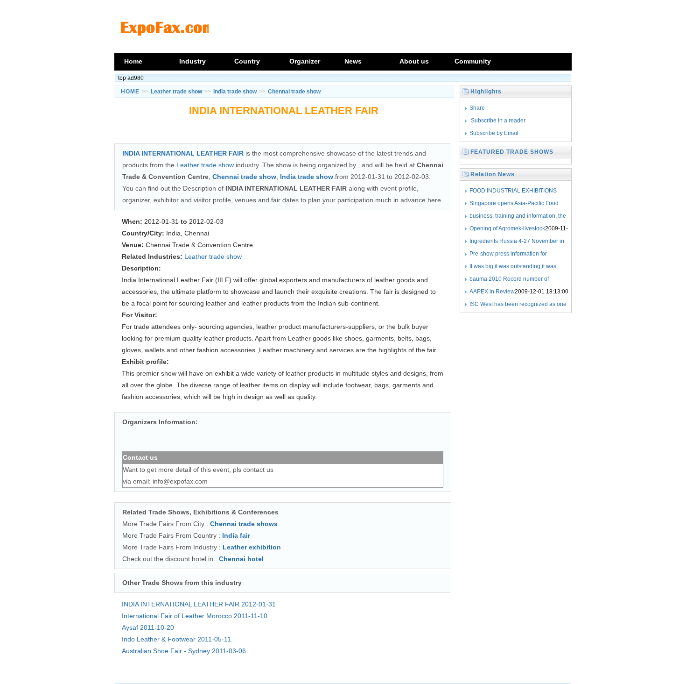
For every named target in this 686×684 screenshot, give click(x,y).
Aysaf (148, 627)
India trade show (235, 91)
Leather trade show (176, 91)
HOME (130, 91)
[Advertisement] (283, 131)
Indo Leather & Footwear (176, 639)
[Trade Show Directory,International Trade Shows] (166, 47)
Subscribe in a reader (498, 120)
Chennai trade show (294, 91)
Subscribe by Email (493, 133)
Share (477, 108)
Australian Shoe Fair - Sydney (184, 651)
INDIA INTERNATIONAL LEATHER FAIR (199, 604)
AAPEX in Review (492, 291)
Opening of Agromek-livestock (507, 228)
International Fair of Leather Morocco (194, 616)
